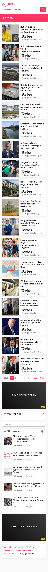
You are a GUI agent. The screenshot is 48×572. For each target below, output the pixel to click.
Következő (32, 378)
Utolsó (43, 378)
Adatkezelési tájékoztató (23, 551)
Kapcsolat (8, 551)
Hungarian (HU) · (27, 547)
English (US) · (12, 547)
